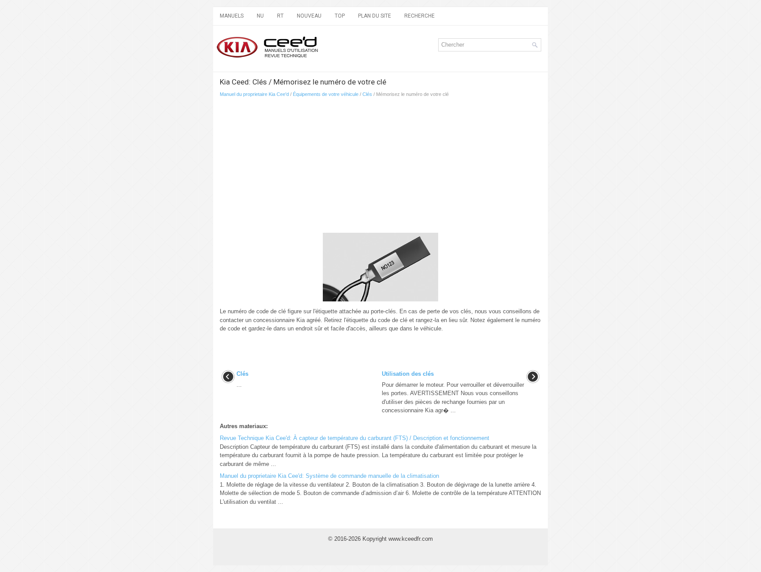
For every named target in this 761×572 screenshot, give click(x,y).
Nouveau (309, 16)
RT (280, 16)
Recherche (419, 16)
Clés (367, 94)
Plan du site (374, 16)
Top (340, 16)
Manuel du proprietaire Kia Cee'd (254, 94)
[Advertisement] (323, 167)
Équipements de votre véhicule (325, 94)
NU (260, 16)
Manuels (232, 16)
